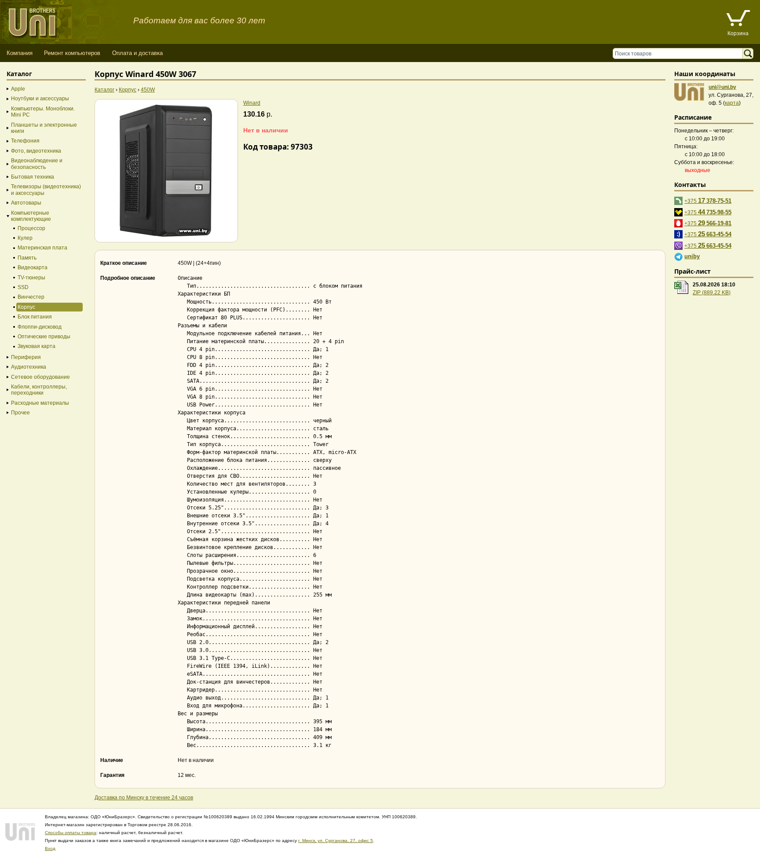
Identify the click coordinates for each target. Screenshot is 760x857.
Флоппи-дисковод (40, 327)
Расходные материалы (40, 403)
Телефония (25, 141)
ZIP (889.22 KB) (712, 292)
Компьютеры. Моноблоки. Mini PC (43, 112)
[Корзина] (738, 19)
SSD (23, 287)
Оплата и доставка (137, 53)
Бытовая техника (32, 177)
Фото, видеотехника (36, 151)
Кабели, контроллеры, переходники (39, 390)
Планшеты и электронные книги (44, 128)
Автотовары (26, 203)
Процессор (31, 228)
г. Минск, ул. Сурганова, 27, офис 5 (335, 840)
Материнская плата (42, 248)
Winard (251, 103)
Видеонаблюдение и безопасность (36, 163)
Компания (20, 53)
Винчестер (31, 297)
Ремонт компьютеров (72, 53)
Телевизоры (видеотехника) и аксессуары (46, 189)
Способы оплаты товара (70, 832)
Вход (50, 848)
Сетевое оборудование (40, 377)
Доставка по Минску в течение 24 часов (144, 798)
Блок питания (35, 317)
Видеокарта (33, 267)
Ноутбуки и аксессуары (40, 98)
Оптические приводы (44, 336)
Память (27, 258)
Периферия (26, 357)
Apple (18, 89)
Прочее (20, 413)
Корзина (738, 33)
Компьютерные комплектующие (31, 216)
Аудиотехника (28, 367)
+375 (707, 200)
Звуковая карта (36, 346)
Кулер (25, 238)
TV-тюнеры (31, 278)
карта (732, 103)
